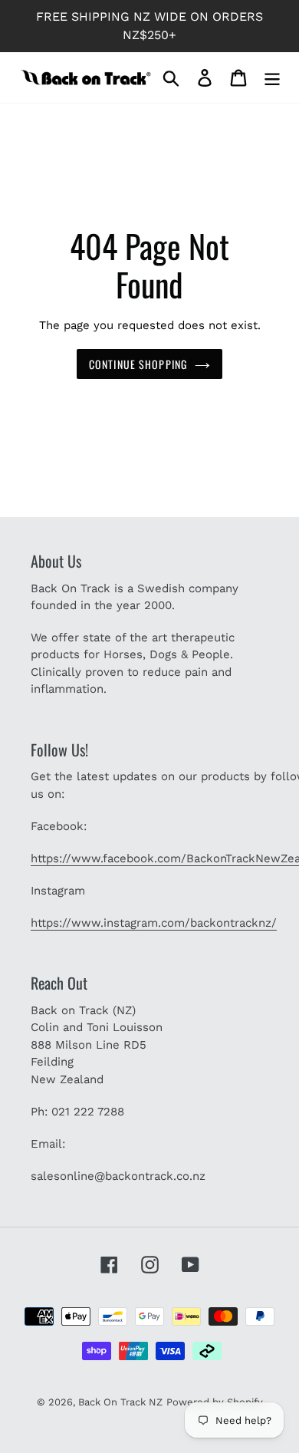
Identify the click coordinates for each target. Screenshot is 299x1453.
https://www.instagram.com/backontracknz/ (154, 923)
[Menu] (272, 78)
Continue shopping (138, 364)
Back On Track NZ (120, 1402)
